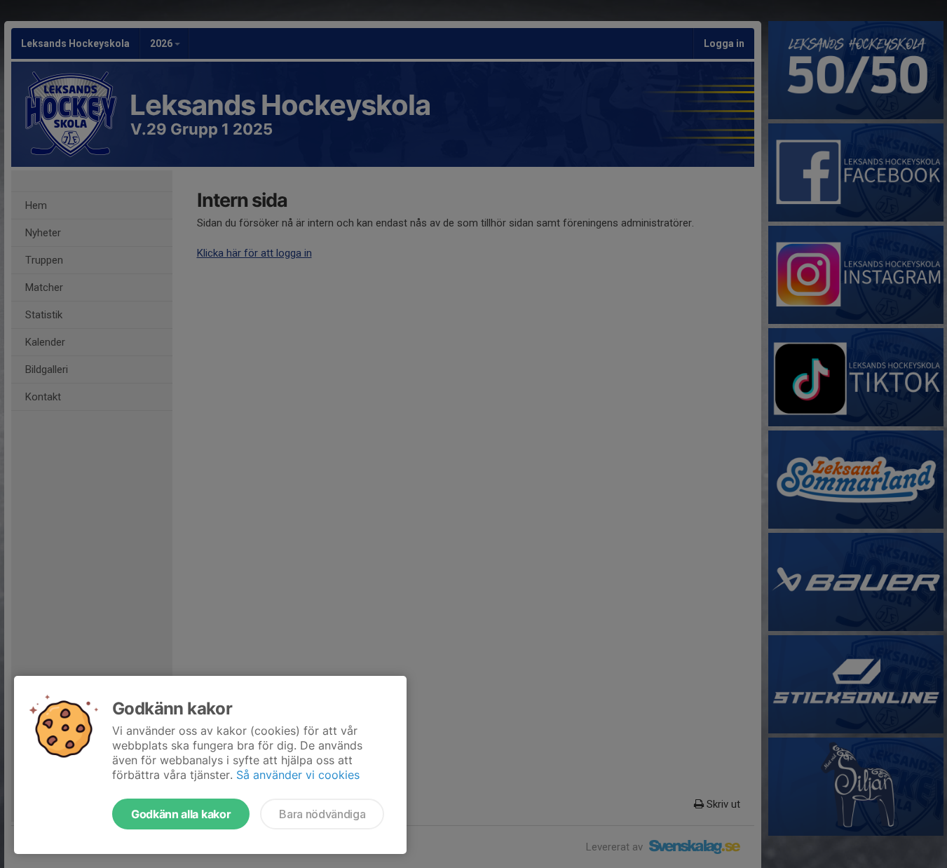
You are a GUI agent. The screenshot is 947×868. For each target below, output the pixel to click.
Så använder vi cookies (298, 775)
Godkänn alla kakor (181, 814)
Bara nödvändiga (322, 814)
